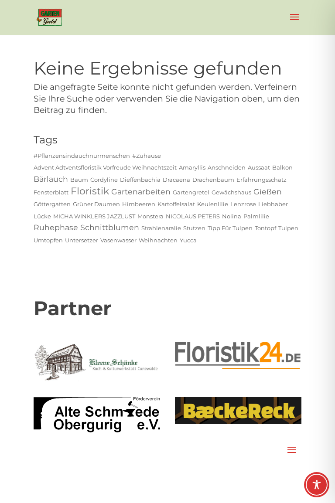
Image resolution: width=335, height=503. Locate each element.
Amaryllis (192, 167)
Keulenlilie (212, 204)
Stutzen (194, 227)
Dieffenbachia (140, 179)
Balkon (282, 167)
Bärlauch (51, 179)
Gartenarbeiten (141, 191)
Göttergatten (52, 204)
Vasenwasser (118, 240)
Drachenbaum (213, 179)
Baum (79, 179)
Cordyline (104, 179)
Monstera (150, 216)
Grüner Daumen (96, 204)
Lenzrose (243, 204)
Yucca (188, 240)
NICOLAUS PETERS (193, 216)
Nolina (231, 216)
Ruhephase (56, 227)
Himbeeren (138, 204)
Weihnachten (158, 240)
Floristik (90, 191)
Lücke (42, 216)
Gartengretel (191, 192)
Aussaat (259, 167)
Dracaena (176, 179)
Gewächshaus (231, 192)
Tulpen (288, 227)
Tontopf (265, 227)
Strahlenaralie (161, 227)
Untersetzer (81, 240)
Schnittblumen (109, 227)
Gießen (267, 191)
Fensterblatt (51, 192)
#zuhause (146, 155)
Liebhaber (273, 204)
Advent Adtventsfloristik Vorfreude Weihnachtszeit (105, 167)
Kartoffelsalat (176, 204)
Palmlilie (256, 216)
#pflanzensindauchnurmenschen (82, 155)
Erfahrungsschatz (261, 179)
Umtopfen (48, 240)
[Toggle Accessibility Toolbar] (316, 484)
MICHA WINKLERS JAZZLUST (94, 216)
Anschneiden (227, 167)
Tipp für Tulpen (230, 227)
